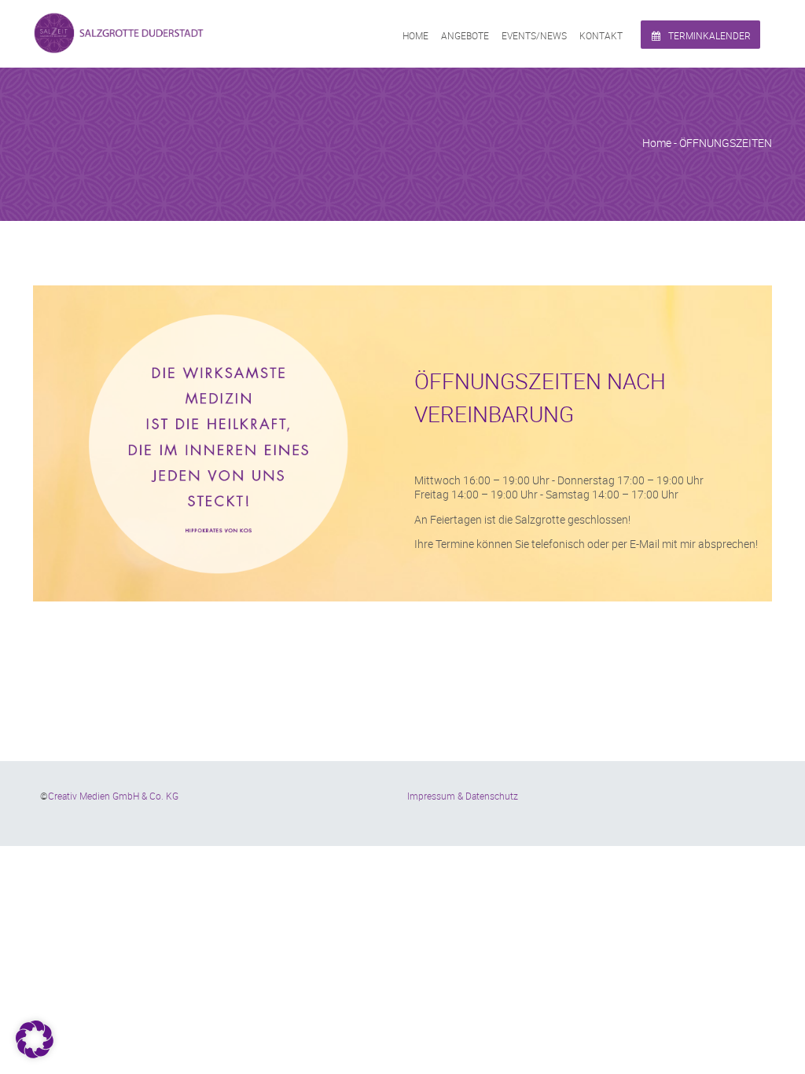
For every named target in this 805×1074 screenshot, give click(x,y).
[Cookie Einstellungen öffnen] (34, 1053)
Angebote (465, 35)
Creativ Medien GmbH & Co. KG (113, 795)
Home (415, 35)
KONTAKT (601, 35)
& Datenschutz (488, 795)
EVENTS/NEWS (534, 35)
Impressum (431, 795)
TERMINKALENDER (708, 35)
